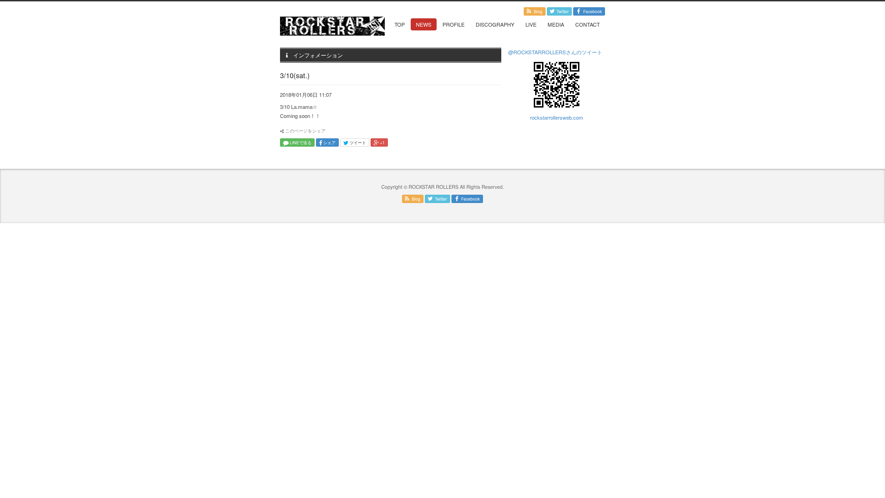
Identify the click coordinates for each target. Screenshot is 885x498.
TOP (399, 24)
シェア (329, 142)
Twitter (562, 11)
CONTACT (587, 24)
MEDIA (556, 24)
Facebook (592, 11)
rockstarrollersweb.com (556, 117)
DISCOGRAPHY (495, 24)
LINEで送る (300, 142)
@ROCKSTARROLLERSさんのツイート (555, 52)
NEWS (423, 24)
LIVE (531, 24)
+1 (382, 142)
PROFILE (453, 24)
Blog (537, 11)
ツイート (357, 142)
